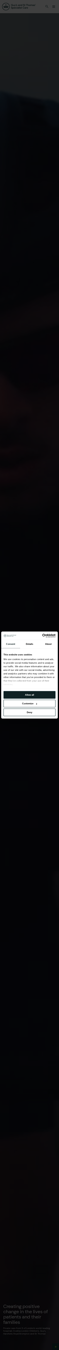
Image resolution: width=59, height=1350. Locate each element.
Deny (29, 712)
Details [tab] (29, 644)
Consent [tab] (10, 644)
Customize (27, 703)
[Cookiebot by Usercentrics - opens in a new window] (42, 636)
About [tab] (48, 644)
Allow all (29, 695)
